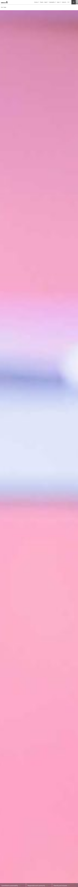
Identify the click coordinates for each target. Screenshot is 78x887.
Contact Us (64, 2)
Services (36, 2)
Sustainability (52, 2)
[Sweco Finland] (4, 2)
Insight (45, 2)
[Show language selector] (77, 1)
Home (2, 7)
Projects (41, 2)
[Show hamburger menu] (73, 2)
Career (58, 2)
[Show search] (77, 3)
